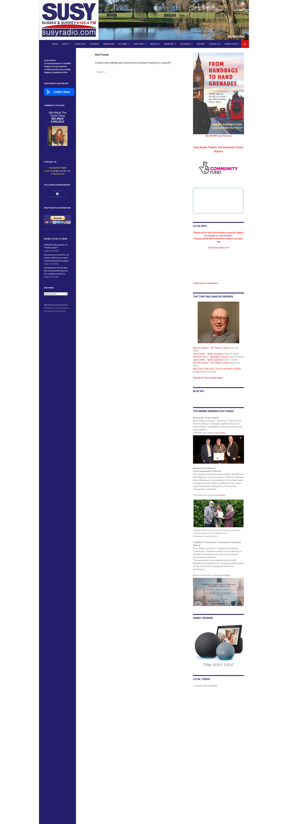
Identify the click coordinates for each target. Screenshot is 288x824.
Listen (65, 44)
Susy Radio (57, 191)
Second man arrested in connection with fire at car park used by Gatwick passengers (57, 257)
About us (155, 44)
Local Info (80, 44)
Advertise (168, 44)
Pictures (122, 44)
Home (55, 44)
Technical (185, 44)
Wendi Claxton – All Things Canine (211, 347)
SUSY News (139, 44)
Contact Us (214, 44)
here (222, 432)
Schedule (94, 44)
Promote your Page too (57, 197)
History (200, 44)
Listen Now (62, 92)
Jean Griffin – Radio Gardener (208, 353)
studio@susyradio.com (60, 171)
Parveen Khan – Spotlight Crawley (211, 356)
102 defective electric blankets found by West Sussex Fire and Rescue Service (56, 270)
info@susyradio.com (218, 247)
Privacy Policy (232, 44)
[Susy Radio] (57, 194)
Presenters (108, 44)
